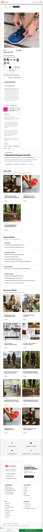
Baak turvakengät (27, 495)
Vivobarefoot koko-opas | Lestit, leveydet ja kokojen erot (14, 247)
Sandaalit (31, 164)
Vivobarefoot (26, 487)
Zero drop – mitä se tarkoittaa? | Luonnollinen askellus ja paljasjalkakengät (17, 261)
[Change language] (35, 2)
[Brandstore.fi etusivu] (10, 466)
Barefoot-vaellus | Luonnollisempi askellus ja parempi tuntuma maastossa (17, 268)
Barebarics (25, 492)
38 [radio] (12, 67)
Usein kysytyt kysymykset (9, 510)
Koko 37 (8, 530)
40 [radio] (18, 67)
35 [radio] (4, 67)
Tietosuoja (7, 517)
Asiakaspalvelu (7, 512)
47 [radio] (4, 73)
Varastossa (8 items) (11, 57)
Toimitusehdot (7, 515)
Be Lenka (25, 488)
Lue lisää (5, 230)
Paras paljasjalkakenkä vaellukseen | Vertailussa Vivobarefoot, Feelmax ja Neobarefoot (19, 280)
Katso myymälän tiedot (29, 476)
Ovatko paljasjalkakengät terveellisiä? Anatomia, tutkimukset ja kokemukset (11, 227)
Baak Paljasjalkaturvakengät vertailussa (11, 256)
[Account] (33, 2)
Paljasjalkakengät (8, 164)
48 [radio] (7, 73)
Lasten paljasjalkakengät (9, 493)
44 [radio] (12, 70)
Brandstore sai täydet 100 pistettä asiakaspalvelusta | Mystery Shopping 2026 (11, 401)
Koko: (4, 65)
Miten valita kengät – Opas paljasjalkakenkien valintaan (14, 254)
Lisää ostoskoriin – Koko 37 (30, 530)
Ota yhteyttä (7, 505)
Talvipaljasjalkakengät (9, 492)
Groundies (25, 490)
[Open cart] (39, 2)
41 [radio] (4, 70)
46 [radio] (18, 70)
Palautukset (7, 513)
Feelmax (25, 493)
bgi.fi (16, 523)
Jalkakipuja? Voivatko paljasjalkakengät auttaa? (9, 429)
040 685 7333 (27, 506)
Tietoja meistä (7, 503)
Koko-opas (7, 105)
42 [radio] (7, 70)
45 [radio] (15, 70)
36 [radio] (7, 67)
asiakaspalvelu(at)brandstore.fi (30, 508)
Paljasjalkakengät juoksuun (9, 488)
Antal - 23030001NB (9, 55)
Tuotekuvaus (6, 114)
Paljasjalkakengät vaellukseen (10, 490)
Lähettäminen (14, 105)
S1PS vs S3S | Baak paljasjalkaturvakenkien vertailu (13, 259)
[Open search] (37, 2)
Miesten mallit (24, 164)
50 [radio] (12, 73)
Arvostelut (6, 143)
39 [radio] (15, 67)
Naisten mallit (17, 164)
